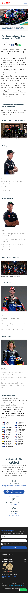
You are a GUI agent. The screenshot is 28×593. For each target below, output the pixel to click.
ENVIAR (14, 547)
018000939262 (9, 576)
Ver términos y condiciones (14, 585)
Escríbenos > (14, 504)
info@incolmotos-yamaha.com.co (14, 486)
